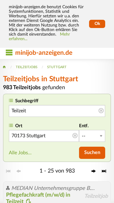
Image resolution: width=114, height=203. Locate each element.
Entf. (84, 126)
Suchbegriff (26, 101)
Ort (18, 126)
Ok (97, 24)
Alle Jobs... (20, 152)
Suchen (92, 152)
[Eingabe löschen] (101, 111)
